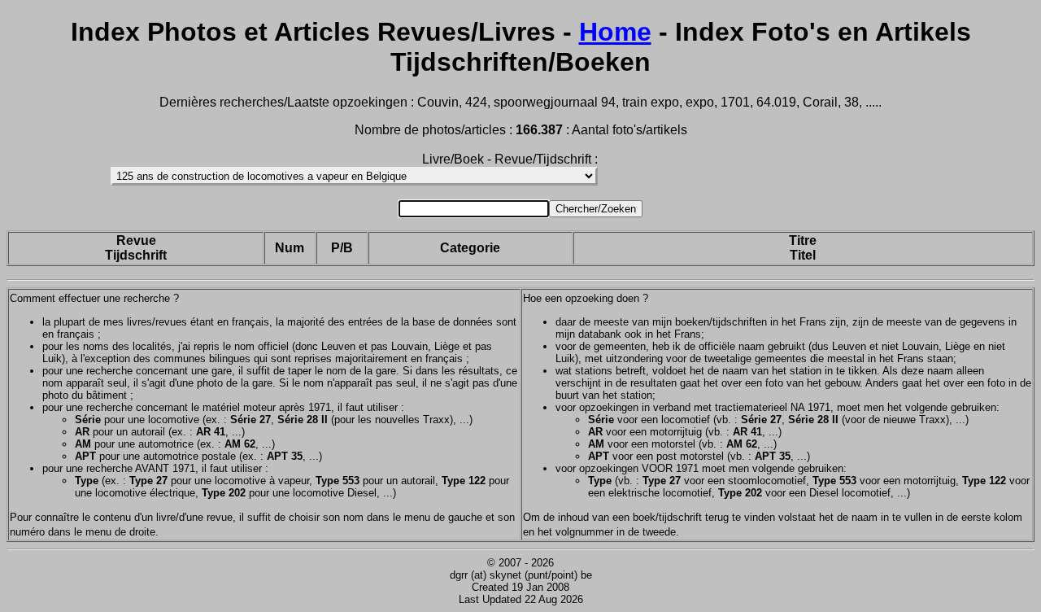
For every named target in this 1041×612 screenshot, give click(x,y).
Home (615, 31)
